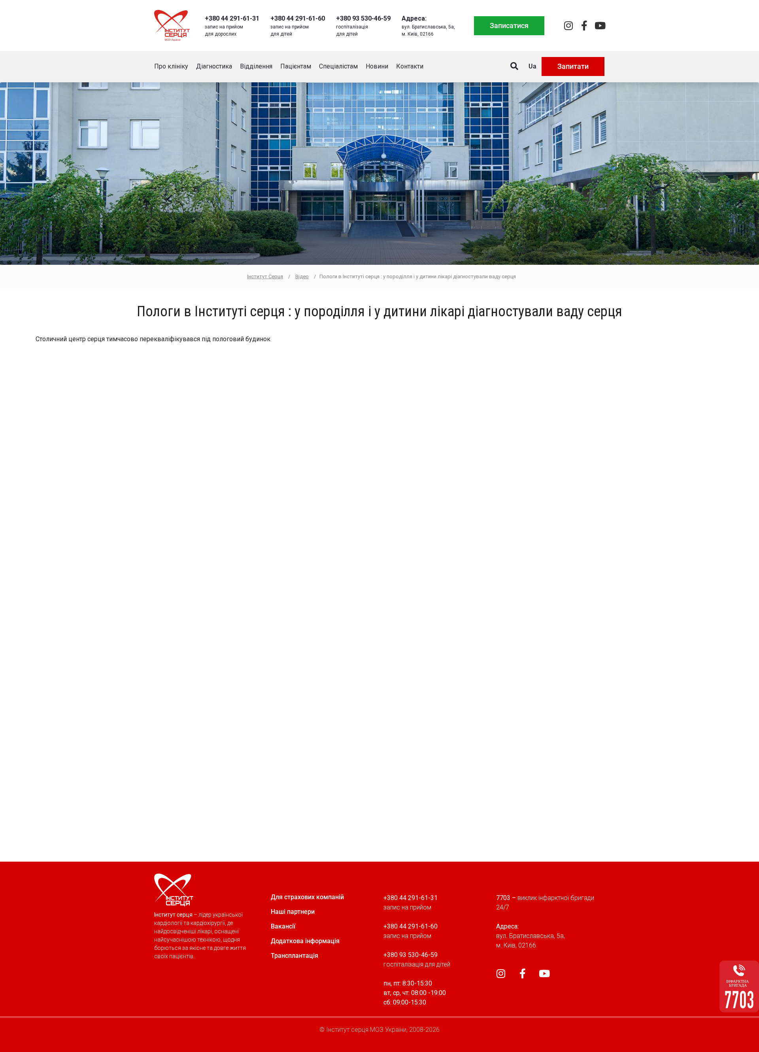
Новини (377, 66)
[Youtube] (600, 25)
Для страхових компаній (307, 897)
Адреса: (414, 18)
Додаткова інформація (305, 941)
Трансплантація (294, 955)
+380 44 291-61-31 (232, 18)
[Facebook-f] (584, 25)
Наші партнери (293, 911)
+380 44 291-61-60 (297, 18)
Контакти (409, 66)
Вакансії (283, 926)
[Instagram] (568, 25)
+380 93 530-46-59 (363, 18)
